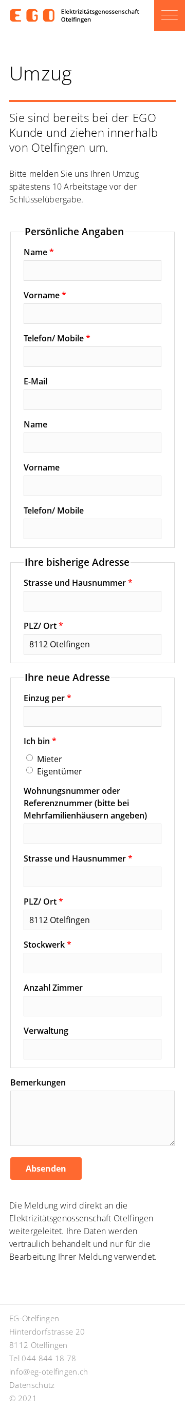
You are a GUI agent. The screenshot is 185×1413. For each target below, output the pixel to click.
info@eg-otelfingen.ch (48, 1371)
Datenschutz (32, 1385)
